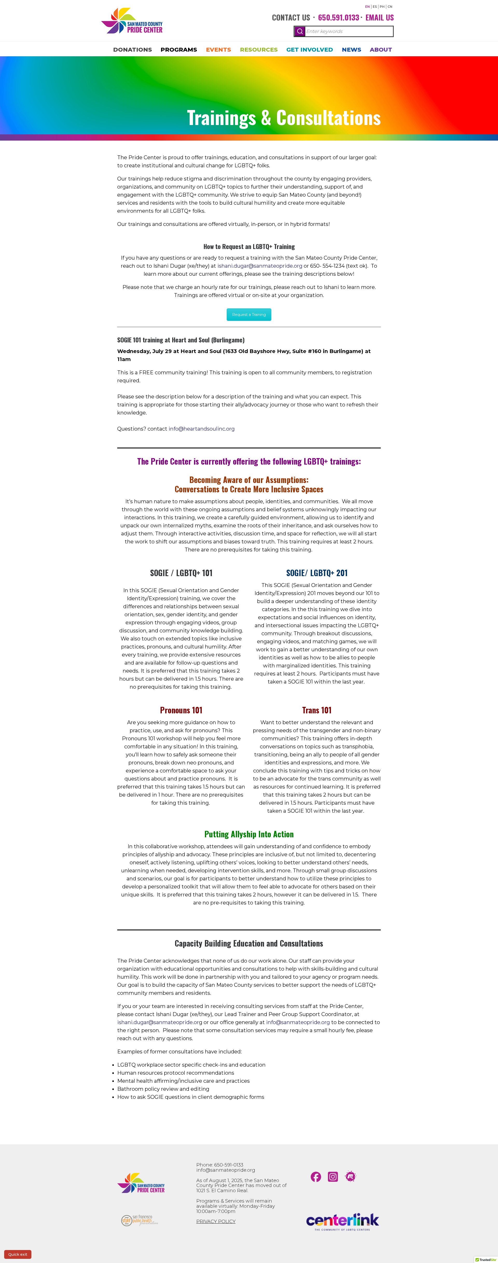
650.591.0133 (338, 17)
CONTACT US (291, 17)
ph (382, 7)
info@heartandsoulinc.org (202, 429)
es (375, 7)
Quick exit (17, 1254)
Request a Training (249, 314)
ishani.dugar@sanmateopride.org (259, 266)
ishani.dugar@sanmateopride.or (158, 1022)
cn (390, 7)
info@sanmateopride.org (225, 1170)
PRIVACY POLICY (216, 1221)
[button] (299, 31)
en (367, 7)
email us (379, 17)
